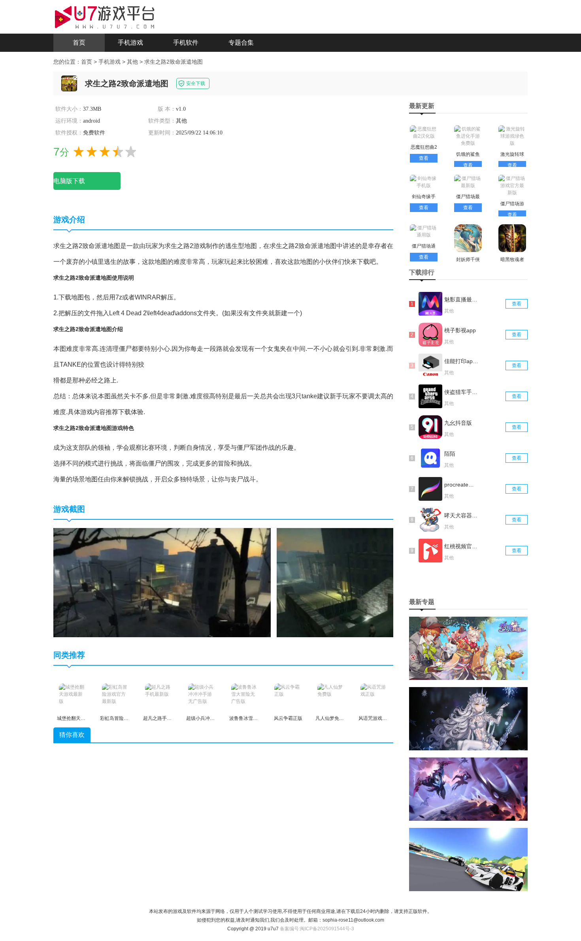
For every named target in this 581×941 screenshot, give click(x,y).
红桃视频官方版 (461, 546)
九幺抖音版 (458, 423)
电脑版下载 (69, 181)
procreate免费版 (461, 484)
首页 (79, 42)
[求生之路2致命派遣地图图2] (376, 582)
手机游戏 (130, 42)
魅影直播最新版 (461, 299)
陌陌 (449, 454)
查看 (423, 158)
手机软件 (185, 42)
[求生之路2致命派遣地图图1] (162, 582)
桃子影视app (460, 330)
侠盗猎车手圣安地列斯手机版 (461, 392)
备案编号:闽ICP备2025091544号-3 (317, 929)
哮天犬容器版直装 (461, 515)
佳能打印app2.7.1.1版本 (461, 361)
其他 (132, 62)
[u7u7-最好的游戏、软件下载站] (104, 16)
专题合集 (241, 42)
